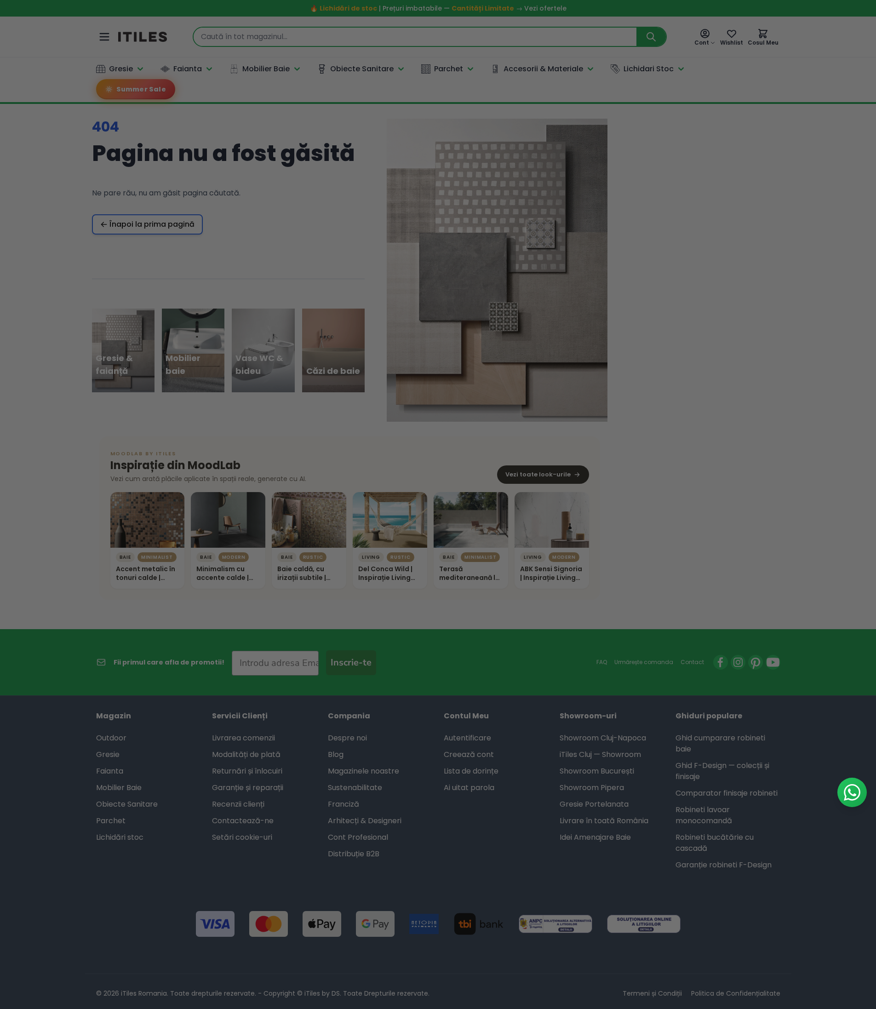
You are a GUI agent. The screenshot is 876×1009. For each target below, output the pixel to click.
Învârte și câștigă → (438, 650)
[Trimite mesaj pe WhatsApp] (852, 792)
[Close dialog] (523, 352)
